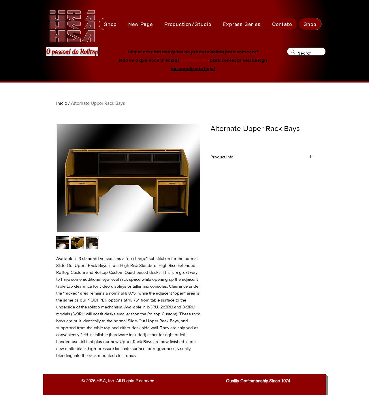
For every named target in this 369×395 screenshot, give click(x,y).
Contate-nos (195, 60)
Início (61, 103)
